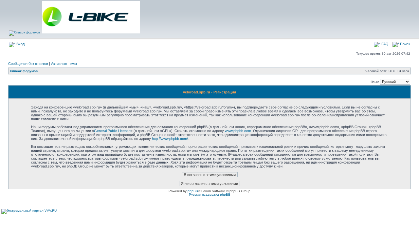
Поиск (404, 44)
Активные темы (64, 64)
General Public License (112, 131)
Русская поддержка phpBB (209, 194)
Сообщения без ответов (28, 64)
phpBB (193, 191)
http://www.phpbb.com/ (170, 139)
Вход (20, 44)
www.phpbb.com (238, 131)
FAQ (384, 44)
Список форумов (24, 71)
